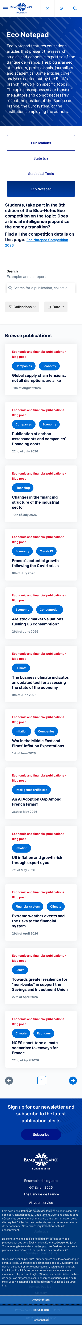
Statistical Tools (41, 174)
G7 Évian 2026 (41, 1187)
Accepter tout (41, 1299)
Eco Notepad (41, 189)
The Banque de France (41, 1194)
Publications (41, 143)
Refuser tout (41, 1309)
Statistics (41, 158)
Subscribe (41, 1134)
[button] (75, 8)
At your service (41, 1202)
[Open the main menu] (5, 8)
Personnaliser (41, 1319)
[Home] (41, 1161)
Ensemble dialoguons (41, 1181)
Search (12, 271)
